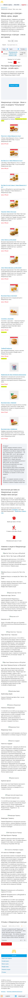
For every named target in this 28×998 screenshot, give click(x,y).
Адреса (24, 4)
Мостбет (16, 4)
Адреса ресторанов (7, 958)
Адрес (11, 49)
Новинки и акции (6, 969)
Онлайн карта (5, 961)
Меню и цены (8, 4)
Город (3, 49)
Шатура (5, 53)
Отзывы (4, 972)
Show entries (13, 41)
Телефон (22, 49)
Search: (4, 44)
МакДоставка (5, 966)
